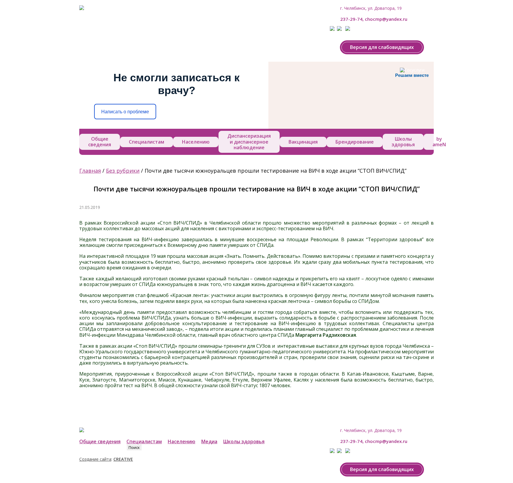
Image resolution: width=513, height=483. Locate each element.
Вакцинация (303, 142)
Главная (90, 170)
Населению (196, 142)
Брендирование (354, 142)
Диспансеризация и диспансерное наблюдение (249, 141)
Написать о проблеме (125, 111)
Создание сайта (95, 459)
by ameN (439, 142)
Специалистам (146, 142)
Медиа (209, 441)
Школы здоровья (403, 142)
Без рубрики (123, 170)
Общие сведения (99, 142)
